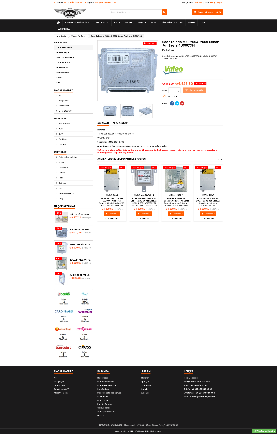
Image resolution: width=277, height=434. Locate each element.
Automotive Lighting (77, 22)
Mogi (60, 198)
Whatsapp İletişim (265, 431)
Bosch (61, 162)
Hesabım (145, 371)
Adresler (145, 389)
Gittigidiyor (63, 100)
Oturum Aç (199, 2)
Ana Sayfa (60, 42)
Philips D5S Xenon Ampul (81, 214)
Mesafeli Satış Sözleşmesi (109, 392)
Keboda (142, 22)
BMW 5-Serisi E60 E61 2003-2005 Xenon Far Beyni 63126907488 (208, 201)
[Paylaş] (172, 103)
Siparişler (145, 381)
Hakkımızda (63, 29)
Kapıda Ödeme (104, 404)
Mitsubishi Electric (172, 22)
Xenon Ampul (63, 62)
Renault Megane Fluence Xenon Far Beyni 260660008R (81, 260)
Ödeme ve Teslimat (106, 385)
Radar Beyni (62, 72)
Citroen (62, 144)
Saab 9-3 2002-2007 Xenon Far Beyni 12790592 (112, 201)
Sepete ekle (194, 90)
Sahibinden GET (61, 389)
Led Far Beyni (62, 52)
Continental (101, 22)
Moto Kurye (102, 400)
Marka (165, 50)
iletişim (100, 415)
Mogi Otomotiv (65, 111)
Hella (117, 22)
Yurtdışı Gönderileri (106, 411)
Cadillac (62, 139)
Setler (59, 77)
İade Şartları (103, 389)
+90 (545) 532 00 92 (73, 2)
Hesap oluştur (216, 2)
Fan (58, 82)
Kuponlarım (146, 385)
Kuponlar (145, 392)
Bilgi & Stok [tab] (120, 123)
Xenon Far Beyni (64, 47)
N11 (59, 95)
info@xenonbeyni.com (105, 2)
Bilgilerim (145, 377)
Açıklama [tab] (103, 123)
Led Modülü (62, 67)
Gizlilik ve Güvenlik (105, 381)
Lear (153, 22)
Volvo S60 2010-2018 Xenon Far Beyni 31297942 (81, 229)
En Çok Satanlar (64, 206)
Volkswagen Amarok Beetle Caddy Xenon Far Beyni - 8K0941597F (144, 201)
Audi (60, 128)
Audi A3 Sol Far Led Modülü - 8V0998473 (81, 275)
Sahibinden (63, 105)
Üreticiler (60, 152)
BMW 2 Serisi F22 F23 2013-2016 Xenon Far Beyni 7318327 (81, 244)
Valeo (191, 22)
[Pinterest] (182, 103)
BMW (60, 134)
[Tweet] (177, 103)
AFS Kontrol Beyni (65, 57)
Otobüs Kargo (104, 407)
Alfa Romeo (64, 123)
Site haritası (102, 396)
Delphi (128, 22)
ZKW (202, 22)
